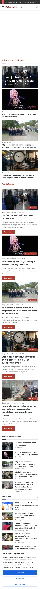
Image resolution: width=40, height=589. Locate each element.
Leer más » (8, 232)
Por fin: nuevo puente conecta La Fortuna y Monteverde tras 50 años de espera (26, 537)
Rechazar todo (20, 584)
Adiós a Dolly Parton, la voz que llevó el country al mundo (19, 115)
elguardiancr (10, 84)
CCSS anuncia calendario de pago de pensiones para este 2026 (26, 505)
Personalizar (20, 578)
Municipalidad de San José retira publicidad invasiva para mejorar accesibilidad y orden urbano (26, 549)
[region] (20, 569)
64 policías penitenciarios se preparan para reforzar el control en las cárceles (19, 146)
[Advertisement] (20, 38)
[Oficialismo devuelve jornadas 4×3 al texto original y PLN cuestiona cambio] (20, 160)
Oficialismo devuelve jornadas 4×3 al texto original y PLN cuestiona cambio (18, 176)
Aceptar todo (20, 573)
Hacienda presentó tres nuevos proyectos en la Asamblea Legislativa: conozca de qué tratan (19, 410)
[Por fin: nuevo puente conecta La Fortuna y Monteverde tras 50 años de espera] (7, 537)
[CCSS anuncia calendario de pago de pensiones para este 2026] (7, 506)
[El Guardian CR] (13, 7)
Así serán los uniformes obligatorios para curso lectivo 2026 (24, 515)
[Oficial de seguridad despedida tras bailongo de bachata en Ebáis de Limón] (7, 526)
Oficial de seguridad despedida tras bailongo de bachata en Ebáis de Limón (26, 525)
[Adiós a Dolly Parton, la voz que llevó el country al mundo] (20, 99)
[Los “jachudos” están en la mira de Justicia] (20, 77)
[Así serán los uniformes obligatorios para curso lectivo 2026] (7, 516)
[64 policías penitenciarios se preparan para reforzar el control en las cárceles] (20, 130)
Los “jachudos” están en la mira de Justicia (25, 444)
